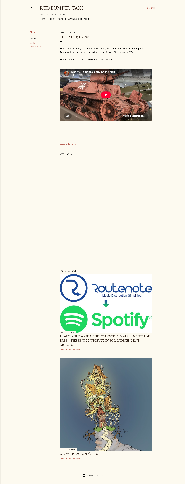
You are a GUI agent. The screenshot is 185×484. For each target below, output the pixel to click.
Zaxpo (60, 19)
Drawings (71, 19)
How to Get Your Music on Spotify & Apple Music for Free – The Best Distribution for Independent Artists (105, 340)
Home (43, 19)
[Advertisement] (106, 244)
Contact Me (84, 19)
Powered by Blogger (95, 476)
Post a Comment (73, 350)
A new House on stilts (79, 454)
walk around (35, 46)
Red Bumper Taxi (61, 8)
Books (51, 19)
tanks (32, 43)
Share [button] (32, 32)
